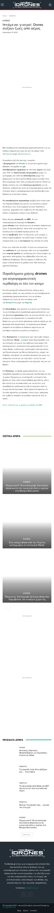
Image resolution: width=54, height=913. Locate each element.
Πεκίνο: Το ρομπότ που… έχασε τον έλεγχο (34, 806)
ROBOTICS (23, 766)
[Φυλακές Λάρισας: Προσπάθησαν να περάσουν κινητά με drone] (10, 751)
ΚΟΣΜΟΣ (12, 16)
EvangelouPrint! (9, 907)
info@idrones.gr (31, 888)
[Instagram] (30, 894)
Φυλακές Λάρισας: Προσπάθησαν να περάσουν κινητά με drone (33, 752)
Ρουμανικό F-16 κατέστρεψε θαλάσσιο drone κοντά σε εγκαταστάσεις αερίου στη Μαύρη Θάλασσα (27, 488)
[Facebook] (23, 894)
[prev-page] (4, 607)
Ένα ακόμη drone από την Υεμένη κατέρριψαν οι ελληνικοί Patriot (27, 544)
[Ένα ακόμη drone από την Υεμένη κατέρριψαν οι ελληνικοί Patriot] (27, 521)
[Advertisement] (27, 116)
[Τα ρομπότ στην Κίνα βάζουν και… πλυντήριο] (10, 769)
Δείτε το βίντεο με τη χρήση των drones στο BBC (22, 405)
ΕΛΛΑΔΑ (22, 747)
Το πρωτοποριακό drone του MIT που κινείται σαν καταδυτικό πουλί (34, 788)
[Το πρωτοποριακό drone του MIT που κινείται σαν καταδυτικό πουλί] (10, 787)
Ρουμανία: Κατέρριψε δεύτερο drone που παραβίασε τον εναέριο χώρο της (27, 598)
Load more (26, 834)
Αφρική (9, 154)
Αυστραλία (26, 154)
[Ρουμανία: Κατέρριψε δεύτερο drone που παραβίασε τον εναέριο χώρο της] (27, 576)
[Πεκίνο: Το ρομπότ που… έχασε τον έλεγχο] (10, 805)
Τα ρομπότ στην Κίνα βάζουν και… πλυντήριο (33, 770)
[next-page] (8, 607)
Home (5, 16)
